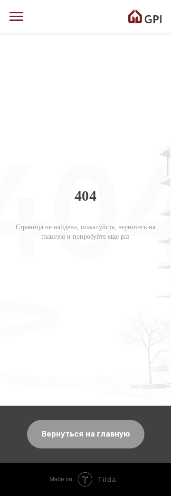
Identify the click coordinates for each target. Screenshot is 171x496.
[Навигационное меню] (16, 16)
